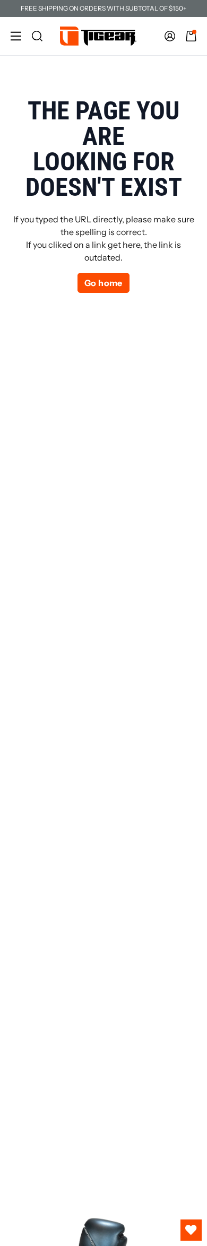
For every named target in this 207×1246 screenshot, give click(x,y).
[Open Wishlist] (191, 1230)
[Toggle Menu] (16, 36)
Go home (103, 283)
